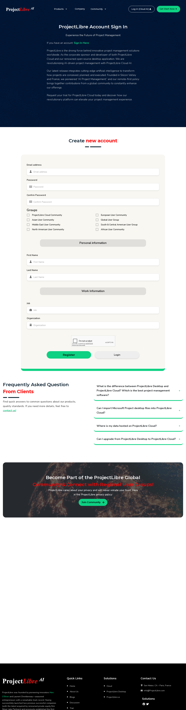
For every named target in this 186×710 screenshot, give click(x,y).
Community (97, 9)
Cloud (109, 686)
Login (117, 355)
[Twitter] (147, 704)
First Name (32, 255)
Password (32, 180)
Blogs (72, 697)
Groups (32, 210)
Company (80, 9)
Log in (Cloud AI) (140, 9)
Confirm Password (36, 195)
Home (72, 686)
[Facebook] (144, 704)
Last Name (32, 270)
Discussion (75, 702)
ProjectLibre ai (113, 697)
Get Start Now (167, 9)
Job (28, 303)
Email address (34, 164)
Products (59, 9)
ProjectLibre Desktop (116, 691)
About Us (74, 691)
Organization (33, 318)
